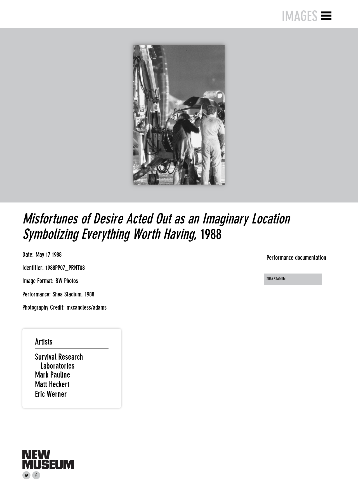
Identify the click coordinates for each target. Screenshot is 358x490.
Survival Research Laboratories (59, 361)
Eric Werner (51, 394)
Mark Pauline (52, 375)
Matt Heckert (52, 384)
